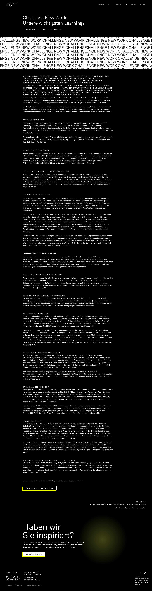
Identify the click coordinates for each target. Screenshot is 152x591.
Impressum (9, 585)
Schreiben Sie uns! (34, 554)
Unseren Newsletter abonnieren (39, 488)
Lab (126, 4)
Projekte (101, 4)
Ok (137, 587)
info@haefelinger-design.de (32, 580)
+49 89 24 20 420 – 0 (30, 578)
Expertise (118, 4)
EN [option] (144, 4)
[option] (144, 4)
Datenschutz (19, 585)
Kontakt (133, 4)
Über (109, 4)
